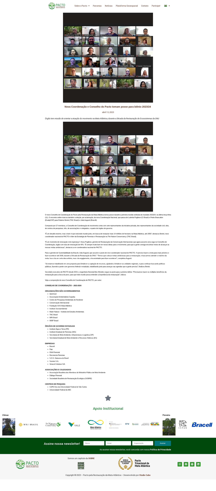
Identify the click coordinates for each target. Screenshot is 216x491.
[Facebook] (186, 464)
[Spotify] (192, 464)
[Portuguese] (167, 5)
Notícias (108, 6)
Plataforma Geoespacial (127, 6)
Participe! (156, 6)
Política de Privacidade (160, 450)
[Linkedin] (198, 464)
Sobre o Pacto (80, 6)
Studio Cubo (145, 475)
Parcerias (97, 6)
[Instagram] (180, 464)
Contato (144, 6)
